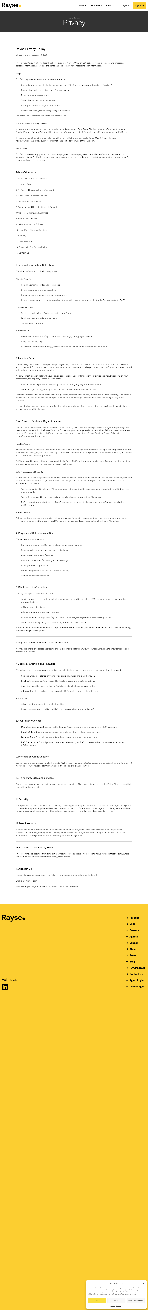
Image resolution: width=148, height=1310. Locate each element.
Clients (134, 942)
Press (133, 955)
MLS (132, 923)
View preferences (135, 1301)
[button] (143, 1283)
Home (70, 18)
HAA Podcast (137, 967)
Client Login (137, 986)
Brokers (134, 930)
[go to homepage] (11, 5)
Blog (132, 961)
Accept (97, 1301)
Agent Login (137, 980)
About (109, 5)
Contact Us (136, 974)
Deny (116, 1301)
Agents (134, 936)
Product (83, 5)
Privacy (113, 1306)
